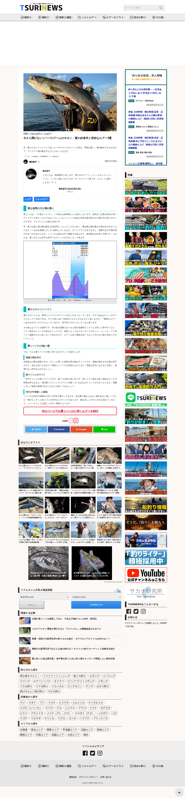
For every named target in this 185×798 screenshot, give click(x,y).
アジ (22, 702)
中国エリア (42, 734)
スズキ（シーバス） (31, 707)
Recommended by (110, 582)
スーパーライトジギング (81, 681)
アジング (25, 681)
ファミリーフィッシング (56, 675)
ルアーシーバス (42, 681)
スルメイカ (78, 702)
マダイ (32, 702)
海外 (85, 734)
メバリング (109, 675)
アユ (59, 707)
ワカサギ (36, 718)
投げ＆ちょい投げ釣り (32, 691)
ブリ (42, 702)
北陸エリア (87, 729)
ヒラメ (23, 713)
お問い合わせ (105, 777)
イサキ (51, 702)
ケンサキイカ (95, 702)
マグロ (61, 718)
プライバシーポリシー (88, 777)
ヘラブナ (85, 718)
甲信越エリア (70, 729)
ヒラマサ (64, 702)
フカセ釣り (26, 686)
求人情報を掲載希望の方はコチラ (146, 79)
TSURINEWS (90, 782)
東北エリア (37, 729)
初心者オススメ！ (30, 675)
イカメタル (58, 686)
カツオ (72, 718)
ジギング (103, 681)
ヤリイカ (49, 718)
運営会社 (73, 777)
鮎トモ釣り (80, 675)
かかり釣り (103, 686)
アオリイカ (37, 713)
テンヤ (89, 686)
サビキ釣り (54, 691)
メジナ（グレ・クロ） (59, 713)
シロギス (103, 713)
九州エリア (74, 734)
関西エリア (26, 734)
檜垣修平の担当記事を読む (70, 189)
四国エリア (58, 734)
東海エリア (103, 729)
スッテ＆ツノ (75, 686)
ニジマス (70, 707)
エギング (94, 675)
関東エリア (53, 729)
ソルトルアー (41, 199)
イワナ (93, 707)
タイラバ (59, 681)
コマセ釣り (42, 686)
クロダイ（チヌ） (84, 713)
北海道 (23, 729)
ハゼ (113, 713)
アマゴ (82, 707)
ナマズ (49, 707)
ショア (28, 199)
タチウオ (105, 707)
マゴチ (23, 718)
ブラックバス (100, 718)
